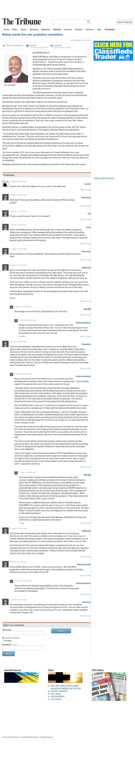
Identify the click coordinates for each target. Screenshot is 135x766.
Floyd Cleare (56, 699)
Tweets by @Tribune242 (104, 178)
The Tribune (22, 21)
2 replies (22, 336)
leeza (88, 227)
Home (6, 29)
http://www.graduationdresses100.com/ (45, 609)
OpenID (61, 630)
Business (34, 29)
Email (56, 47)
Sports (23, 29)
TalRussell (86, 267)
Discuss (33, 45)
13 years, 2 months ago (18, 181)
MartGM (87, 309)
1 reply (21, 523)
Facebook (62, 47)
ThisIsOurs (86, 197)
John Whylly (56, 693)
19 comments (35, 47)
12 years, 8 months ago (18, 599)
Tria (89, 213)
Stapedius (86, 344)
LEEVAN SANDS (57, 696)
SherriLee (86, 602)
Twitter (69, 47)
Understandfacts (83, 322)
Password (9, 644)
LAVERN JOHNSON (59, 691)
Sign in (8, 653)
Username (6, 629)
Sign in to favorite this (14, 45)
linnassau (86, 251)
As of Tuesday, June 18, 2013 (80, 40)
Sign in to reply (85, 189)
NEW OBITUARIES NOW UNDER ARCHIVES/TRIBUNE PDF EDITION (66, 687)
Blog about (44, 47)
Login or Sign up (124, 22)
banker (88, 184)
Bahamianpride (84, 564)
